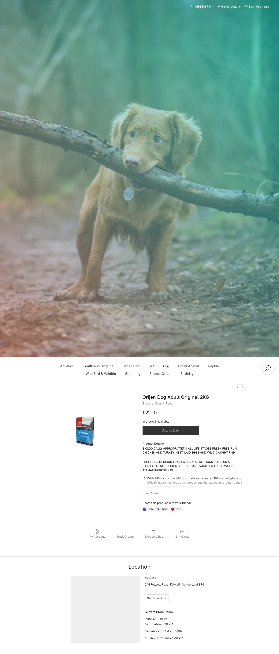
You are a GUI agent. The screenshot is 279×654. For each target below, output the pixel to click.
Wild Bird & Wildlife (101, 374)
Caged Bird (131, 366)
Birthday (186, 374)
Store (146, 403)
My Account (97, 536)
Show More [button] (150, 493)
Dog (166, 366)
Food (169, 403)
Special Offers (160, 374)
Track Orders (125, 536)
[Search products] (268, 368)
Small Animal (188, 366)
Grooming (132, 374)
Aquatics (67, 366)
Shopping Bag (153, 536)
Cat (151, 366)
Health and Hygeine (98, 366)
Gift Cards (182, 536)
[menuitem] (237, 387)
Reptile (213, 366)
